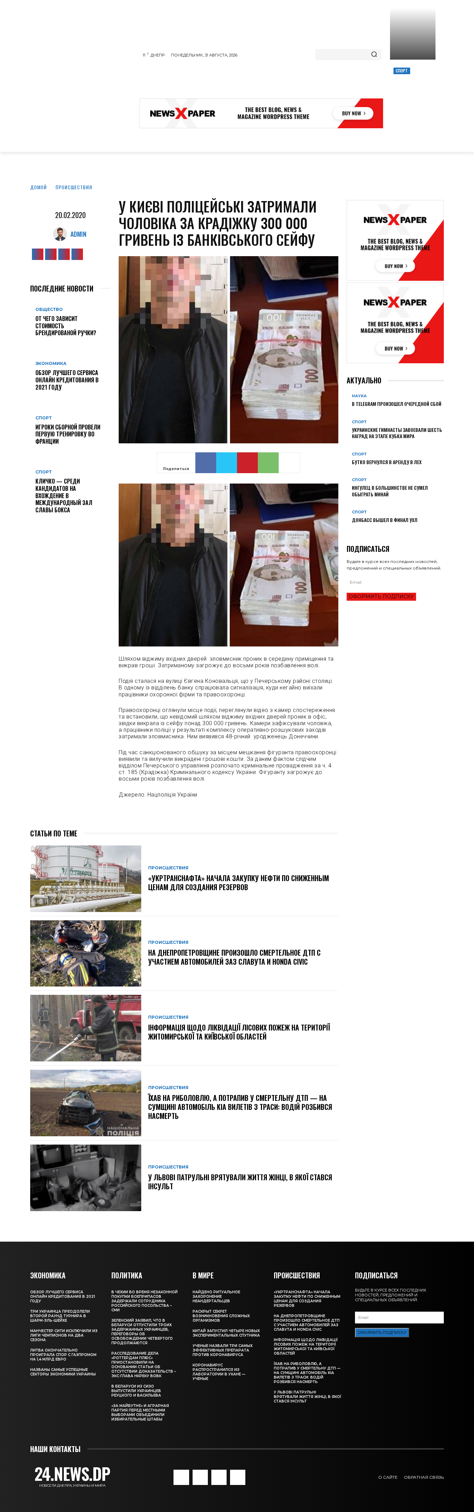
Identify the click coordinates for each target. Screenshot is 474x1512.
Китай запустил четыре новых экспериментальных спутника (226, 1333)
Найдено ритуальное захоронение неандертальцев (216, 1296)
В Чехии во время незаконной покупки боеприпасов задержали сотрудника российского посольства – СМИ (144, 1301)
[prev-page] (348, 531)
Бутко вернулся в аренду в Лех (387, 462)
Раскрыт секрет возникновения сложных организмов (221, 1316)
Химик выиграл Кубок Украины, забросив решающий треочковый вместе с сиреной (411, 94)
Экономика (51, 364)
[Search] (374, 54)
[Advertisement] (265, 81)
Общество (49, 309)
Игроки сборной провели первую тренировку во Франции (67, 434)
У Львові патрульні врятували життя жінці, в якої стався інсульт (240, 1181)
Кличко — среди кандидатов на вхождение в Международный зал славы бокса (63, 495)
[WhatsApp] (268, 462)
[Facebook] (37, 254)
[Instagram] (51, 254)
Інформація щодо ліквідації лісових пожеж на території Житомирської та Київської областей (239, 1032)
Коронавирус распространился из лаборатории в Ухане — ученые (219, 1372)
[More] (289, 462)
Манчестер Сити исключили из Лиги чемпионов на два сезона (64, 1335)
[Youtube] (77, 254)
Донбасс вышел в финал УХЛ (384, 519)
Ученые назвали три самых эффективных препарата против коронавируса (223, 1350)
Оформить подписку (381, 596)
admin (78, 233)
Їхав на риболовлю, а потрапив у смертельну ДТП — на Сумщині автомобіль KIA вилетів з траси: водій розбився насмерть (240, 1107)
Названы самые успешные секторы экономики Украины (63, 1371)
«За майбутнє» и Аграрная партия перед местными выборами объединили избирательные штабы (140, 1413)
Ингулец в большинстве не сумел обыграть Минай (390, 490)
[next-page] (352, 531)
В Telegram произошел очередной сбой (396, 403)
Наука (359, 396)
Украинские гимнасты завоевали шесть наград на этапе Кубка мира (397, 433)
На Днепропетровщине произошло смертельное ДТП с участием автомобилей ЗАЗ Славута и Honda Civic (234, 957)
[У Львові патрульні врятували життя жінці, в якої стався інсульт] (85, 1178)
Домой (38, 187)
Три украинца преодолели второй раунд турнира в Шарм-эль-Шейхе (60, 1316)
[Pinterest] (247, 462)
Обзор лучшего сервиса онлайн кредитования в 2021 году (67, 379)
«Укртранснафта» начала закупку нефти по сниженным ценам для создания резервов (238, 882)
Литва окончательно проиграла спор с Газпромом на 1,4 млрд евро (63, 1355)
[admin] (61, 234)
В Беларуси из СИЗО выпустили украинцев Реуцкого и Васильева (136, 1391)
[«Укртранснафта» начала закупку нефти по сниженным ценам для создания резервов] (85, 878)
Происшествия (74, 187)
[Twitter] (64, 254)
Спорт (402, 70)
